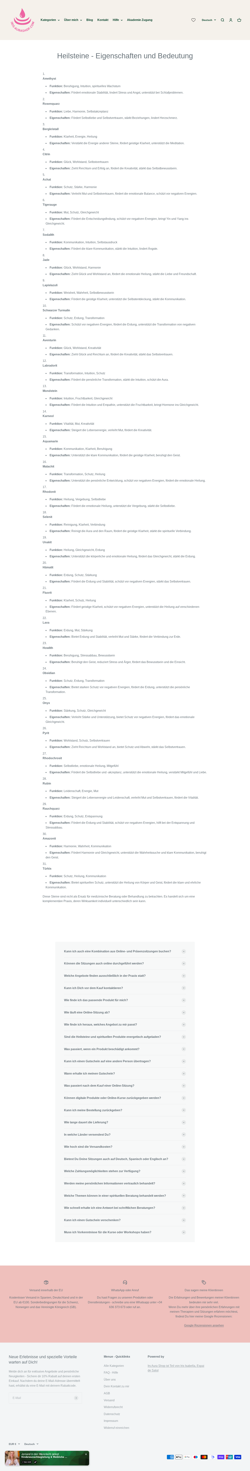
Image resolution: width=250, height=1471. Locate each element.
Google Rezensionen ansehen (204, 1325)
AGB (107, 1393)
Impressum (111, 1420)
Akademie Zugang (139, 19)
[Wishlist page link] (193, 20)
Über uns (110, 1379)
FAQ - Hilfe (111, 1372)
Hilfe (116, 19)
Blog (89, 19)
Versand (109, 1400)
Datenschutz (112, 1414)
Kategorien (48, 19)
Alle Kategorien (114, 1365)
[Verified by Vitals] (35, 1462)
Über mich (71, 19)
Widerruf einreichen (116, 1427)
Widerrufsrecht (113, 1407)
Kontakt (102, 19)
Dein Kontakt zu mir (116, 1386)
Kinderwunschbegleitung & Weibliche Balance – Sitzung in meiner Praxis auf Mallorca (44, 1456)
